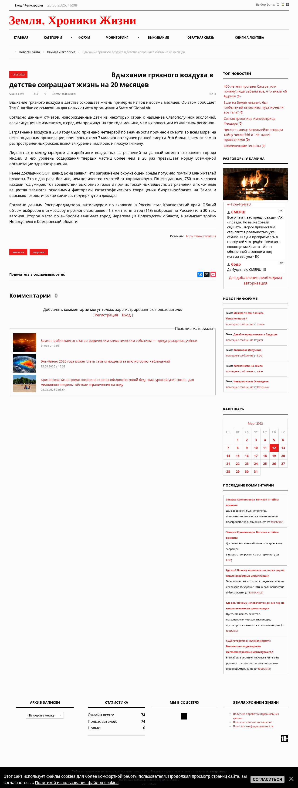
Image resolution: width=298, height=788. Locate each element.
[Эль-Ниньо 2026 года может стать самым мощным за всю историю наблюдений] (24, 371)
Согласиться (267, 779)
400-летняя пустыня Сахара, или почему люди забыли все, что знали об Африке (255, 91)
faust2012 (277, 522)
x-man (261, 324)
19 (274, 455)
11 (265, 447)
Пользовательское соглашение (252, 722)
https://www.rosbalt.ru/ (201, 236)
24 (256, 463)
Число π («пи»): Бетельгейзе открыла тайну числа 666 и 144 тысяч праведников (253, 134)
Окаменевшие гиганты (242, 146)
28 (228, 471)
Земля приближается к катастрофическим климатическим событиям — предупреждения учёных (119, 340)
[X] (207, 274)
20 (283, 455)
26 (274, 463)
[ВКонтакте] (200, 274)
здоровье (39, 252)
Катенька (263, 387)
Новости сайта (29, 52)
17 (256, 455)
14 (228, 455)
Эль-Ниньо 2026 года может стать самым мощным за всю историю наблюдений (105, 361)
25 (265, 463)
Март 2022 (255, 423)
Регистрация (106, 315)
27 (283, 463)
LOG (259, 355)
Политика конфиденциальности (253, 726)
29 (238, 471)
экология (18, 252)
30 (247, 471)
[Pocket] (213, 274)
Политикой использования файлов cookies (77, 782)
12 (274, 447)
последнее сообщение (239, 324)
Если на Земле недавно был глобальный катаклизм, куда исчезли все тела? (254, 107)
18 (265, 455)
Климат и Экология (61, 52)
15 (238, 455)
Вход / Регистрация (28, 5)
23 (247, 463)
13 (283, 447)
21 (228, 463)
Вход (126, 315)
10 (256, 447)
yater (260, 340)
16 (247, 455)
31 (256, 471)
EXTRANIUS (256, 592)
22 (238, 463)
